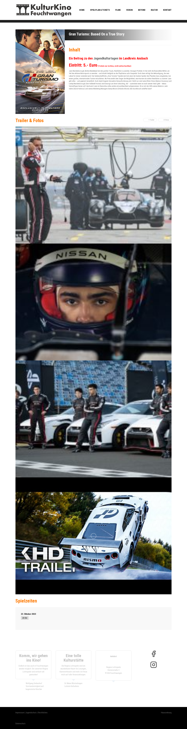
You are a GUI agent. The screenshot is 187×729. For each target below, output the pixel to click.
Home (82, 10)
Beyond (141, 10)
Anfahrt (113, 656)
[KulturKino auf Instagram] (153, 664)
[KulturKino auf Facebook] (153, 653)
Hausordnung (166, 712)
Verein (129, 10)
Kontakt (167, 10)
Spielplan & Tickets (100, 10)
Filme (118, 10)
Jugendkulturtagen (106, 58)
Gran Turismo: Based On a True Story (96, 34)
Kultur (154, 10)
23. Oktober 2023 (28, 614)
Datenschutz (20, 723)
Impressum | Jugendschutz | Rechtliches (31, 712)
